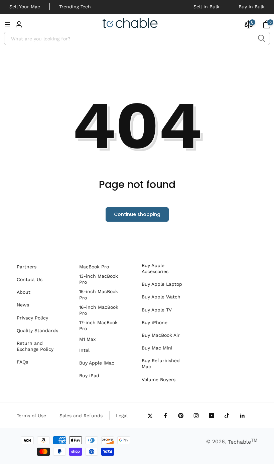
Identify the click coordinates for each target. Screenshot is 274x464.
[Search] (261, 38)
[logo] (130, 24)
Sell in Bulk (206, 6)
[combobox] (137, 38)
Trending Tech (75, 6)
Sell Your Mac (24, 6)
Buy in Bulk (252, 6)
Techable (242, 442)
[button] (7, 24)
